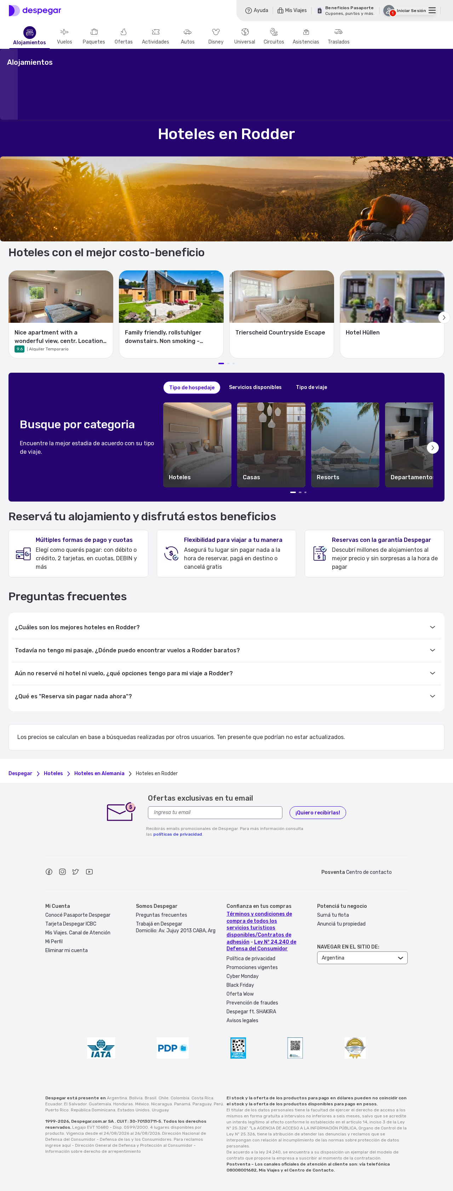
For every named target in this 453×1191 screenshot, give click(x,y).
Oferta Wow (240, 994)
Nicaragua (161, 1103)
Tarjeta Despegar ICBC (70, 924)
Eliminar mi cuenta (66, 950)
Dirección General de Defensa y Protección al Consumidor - (135, 1145)
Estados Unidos (133, 1109)
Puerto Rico (57, 1109)
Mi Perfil (54, 942)
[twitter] (75, 873)
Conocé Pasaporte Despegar (77, 915)
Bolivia (136, 1097)
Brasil (150, 1097)
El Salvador (75, 1103)
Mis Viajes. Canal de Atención (77, 933)
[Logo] (35, 10)
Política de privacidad (250, 959)
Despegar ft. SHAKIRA (251, 1012)
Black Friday (240, 985)
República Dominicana (93, 1109)
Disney (216, 42)
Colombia (180, 1097)
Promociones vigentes (252, 967)
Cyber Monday (242, 976)
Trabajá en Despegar (159, 924)
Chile (163, 1097)
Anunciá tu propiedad (341, 924)
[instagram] (62, 873)
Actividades (155, 42)
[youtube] (89, 873)
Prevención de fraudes (252, 1003)
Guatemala (100, 1103)
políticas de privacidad (177, 834)
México (142, 1103)
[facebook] (48, 873)
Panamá (182, 1103)
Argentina (117, 1097)
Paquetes (94, 42)
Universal (244, 42)
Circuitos (274, 42)
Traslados (339, 42)
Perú (218, 1103)
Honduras (123, 1103)
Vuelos (64, 42)
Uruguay (160, 1109)
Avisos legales (242, 1021)
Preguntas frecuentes (161, 915)
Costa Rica (202, 1097)
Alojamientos (29, 42)
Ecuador (53, 1103)
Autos (188, 42)
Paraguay (202, 1103)
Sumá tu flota (333, 915)
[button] (197, 444)
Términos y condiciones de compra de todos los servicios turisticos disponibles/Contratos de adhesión (259, 928)
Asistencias (306, 42)
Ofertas (124, 42)
